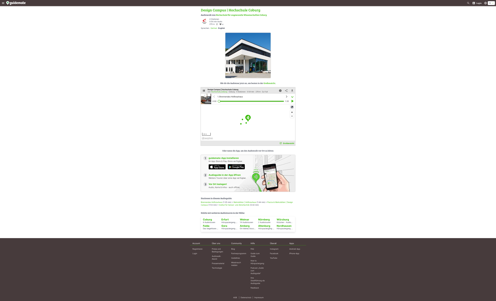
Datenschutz (246, 297)
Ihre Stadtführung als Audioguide (258, 280)
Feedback (255, 288)
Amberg (245, 225)
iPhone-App (294, 253)
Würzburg (283, 219)
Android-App (294, 249)
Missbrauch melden (236, 263)
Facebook (274, 253)
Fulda (206, 225)
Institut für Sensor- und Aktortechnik (234, 205)
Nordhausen (284, 225)
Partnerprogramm (238, 253)
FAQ (252, 249)
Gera (224, 225)
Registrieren (197, 249)
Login (194, 253)
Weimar (244, 219)
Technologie (217, 268)
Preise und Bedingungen (217, 250)
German (214, 28)
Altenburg (264, 225)
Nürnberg (264, 219)
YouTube (273, 258)
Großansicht (269, 83)
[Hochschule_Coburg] (204, 21)
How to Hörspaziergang (257, 262)
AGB (235, 297)
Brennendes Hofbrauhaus (211, 202)
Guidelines (235, 258)
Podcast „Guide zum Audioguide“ (257, 270)
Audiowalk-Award (216, 257)
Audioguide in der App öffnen (225, 175)
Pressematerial (218, 263)
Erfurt (225, 219)
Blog (233, 249)
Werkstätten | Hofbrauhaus (244, 202)
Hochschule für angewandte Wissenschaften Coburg (241, 14)
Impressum (259, 297)
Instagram (274, 249)
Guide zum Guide (255, 254)
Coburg (207, 219)
